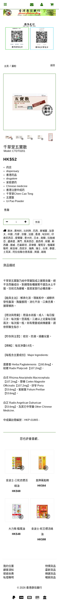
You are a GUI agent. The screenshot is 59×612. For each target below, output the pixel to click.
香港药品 (11, 175)
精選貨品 (50, 573)
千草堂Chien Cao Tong (19, 193)
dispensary (12, 171)
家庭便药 (11, 182)
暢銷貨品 (50, 577)
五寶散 (10, 197)
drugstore (11, 178)
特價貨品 (50, 566)
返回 (52, 65)
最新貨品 (50, 569)
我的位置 (8, 566)
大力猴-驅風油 (17, 528)
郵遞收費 (8, 573)
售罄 (37, 222)
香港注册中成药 (15, 190)
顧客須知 (8, 569)
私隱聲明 (8, 577)
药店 (8, 167)
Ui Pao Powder (15, 201)
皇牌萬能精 (42, 480)
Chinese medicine (16, 186)
